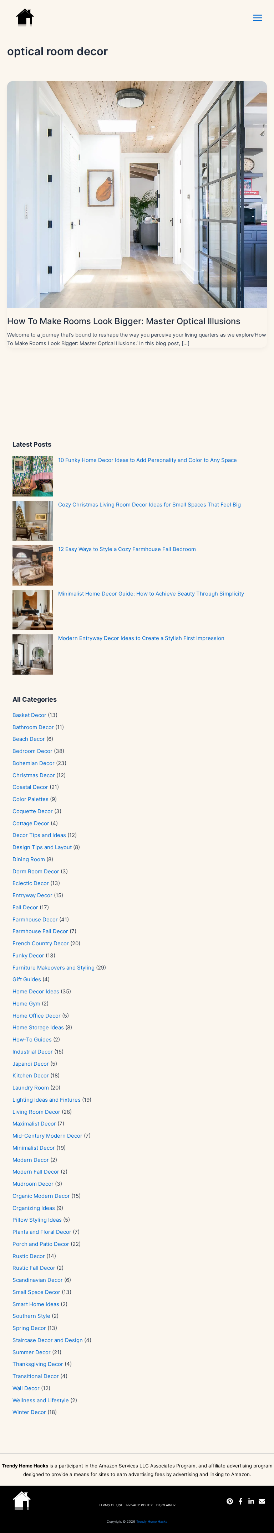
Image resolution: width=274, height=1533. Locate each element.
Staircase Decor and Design (47, 1340)
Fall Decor (25, 907)
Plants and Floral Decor (41, 1231)
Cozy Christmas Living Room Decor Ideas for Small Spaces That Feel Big (149, 504)
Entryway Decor (32, 895)
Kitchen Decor (30, 1075)
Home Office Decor (36, 1015)
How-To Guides (32, 1039)
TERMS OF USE (111, 1505)
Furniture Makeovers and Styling (53, 967)
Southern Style (31, 1316)
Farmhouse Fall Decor (40, 931)
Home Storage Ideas (38, 1027)
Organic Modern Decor (41, 1195)
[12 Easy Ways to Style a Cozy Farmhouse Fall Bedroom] (32, 565)
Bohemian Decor (33, 763)
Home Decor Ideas (35, 991)
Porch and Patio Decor (40, 1244)
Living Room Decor (36, 1111)
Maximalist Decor (34, 1123)
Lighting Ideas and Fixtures (46, 1099)
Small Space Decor (36, 1292)
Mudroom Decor (33, 1183)
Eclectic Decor (30, 883)
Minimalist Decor (33, 1147)
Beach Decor (28, 739)
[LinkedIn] (251, 1501)
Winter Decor (29, 1412)
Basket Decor (29, 715)
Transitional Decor (35, 1376)
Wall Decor (26, 1388)
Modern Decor (30, 1160)
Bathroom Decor (33, 727)
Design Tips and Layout (42, 847)
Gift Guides (26, 979)
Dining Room (28, 859)
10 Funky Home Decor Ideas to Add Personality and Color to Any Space (147, 460)
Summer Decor (31, 1352)
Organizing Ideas (33, 1208)
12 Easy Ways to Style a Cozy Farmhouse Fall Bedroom (127, 549)
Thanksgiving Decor (37, 1364)
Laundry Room (30, 1087)
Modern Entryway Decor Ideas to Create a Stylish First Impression (141, 638)
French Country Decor (40, 943)
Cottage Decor (30, 823)
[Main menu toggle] (257, 18)
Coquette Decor (32, 811)
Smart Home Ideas (35, 1304)
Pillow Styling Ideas (37, 1219)
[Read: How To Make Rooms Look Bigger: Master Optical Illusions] (137, 194)
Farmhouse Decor (35, 919)
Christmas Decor (33, 775)
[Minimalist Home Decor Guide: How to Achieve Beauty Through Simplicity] (32, 610)
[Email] (262, 1501)
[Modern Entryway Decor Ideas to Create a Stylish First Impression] (32, 654)
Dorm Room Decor (35, 871)
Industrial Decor (32, 1051)
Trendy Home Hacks (151, 1521)
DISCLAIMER (166, 1505)
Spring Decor (29, 1328)
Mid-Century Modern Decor (47, 1135)
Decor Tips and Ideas (39, 835)
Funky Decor (28, 955)
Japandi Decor (30, 1063)
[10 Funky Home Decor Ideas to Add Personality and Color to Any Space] (32, 476)
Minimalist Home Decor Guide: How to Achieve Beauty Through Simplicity (151, 593)
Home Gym (26, 1003)
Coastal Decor (30, 787)
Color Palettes (30, 799)
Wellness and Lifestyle (40, 1400)
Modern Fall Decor (35, 1171)
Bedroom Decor (32, 751)
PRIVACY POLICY (139, 1505)
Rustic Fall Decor (33, 1267)
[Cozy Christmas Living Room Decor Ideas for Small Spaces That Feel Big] (32, 521)
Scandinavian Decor (37, 1280)
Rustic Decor (28, 1256)
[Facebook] (240, 1501)
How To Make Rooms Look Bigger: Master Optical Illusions (123, 321)
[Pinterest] (230, 1501)
